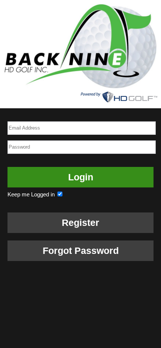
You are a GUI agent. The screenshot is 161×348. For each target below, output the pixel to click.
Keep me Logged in (31, 194)
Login (80, 177)
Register (80, 222)
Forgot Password (81, 250)
